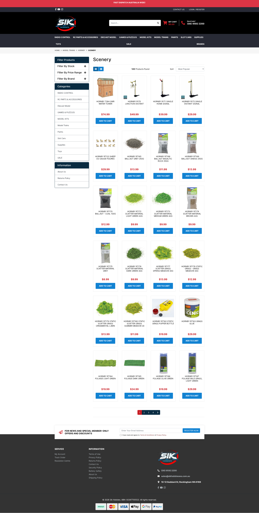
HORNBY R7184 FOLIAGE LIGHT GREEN (105, 377)
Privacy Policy (161, 435)
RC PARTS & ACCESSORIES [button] (85, 37)
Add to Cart (105, 121)
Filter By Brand (66, 78)
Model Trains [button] (161, 37)
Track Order (60, 457)
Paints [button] (174, 37)
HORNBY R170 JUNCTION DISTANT (134, 102)
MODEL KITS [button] (145, 37)
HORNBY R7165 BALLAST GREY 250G (134, 157)
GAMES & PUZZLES (66, 112)
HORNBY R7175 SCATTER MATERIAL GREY (105, 268)
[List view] (101, 69)
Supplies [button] (198, 37)
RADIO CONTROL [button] (62, 37)
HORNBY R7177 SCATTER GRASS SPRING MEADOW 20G (163, 268)
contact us (178, 9)
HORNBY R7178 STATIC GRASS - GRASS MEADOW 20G (191, 268)
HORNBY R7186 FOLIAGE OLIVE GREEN (163, 377)
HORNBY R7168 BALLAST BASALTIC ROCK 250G (163, 158)
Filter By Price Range (69, 72)
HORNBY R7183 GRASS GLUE (192, 322)
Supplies (61, 145)
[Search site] (158, 23)
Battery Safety (95, 471)
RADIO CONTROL (65, 93)
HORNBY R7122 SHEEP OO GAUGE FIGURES (105, 157)
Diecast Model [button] (108, 37)
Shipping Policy (95, 478)
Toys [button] (58, 44)
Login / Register (196, 9)
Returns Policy (64, 178)
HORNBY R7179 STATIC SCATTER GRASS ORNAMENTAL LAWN (105, 323)
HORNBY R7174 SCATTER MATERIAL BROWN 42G (192, 213)
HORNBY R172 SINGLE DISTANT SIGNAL (192, 102)
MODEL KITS (63, 119)
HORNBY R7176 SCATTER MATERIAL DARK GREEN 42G (134, 268)
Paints (60, 132)
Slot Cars (62, 138)
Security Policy (95, 467)
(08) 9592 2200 (195, 23)
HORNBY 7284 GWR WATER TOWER (105, 102)
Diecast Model (64, 106)
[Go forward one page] (157, 412)
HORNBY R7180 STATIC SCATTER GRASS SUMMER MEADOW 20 (134, 323)
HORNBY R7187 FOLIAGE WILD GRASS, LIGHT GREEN (192, 378)
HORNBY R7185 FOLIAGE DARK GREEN (134, 377)
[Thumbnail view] (95, 69)
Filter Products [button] (66, 60)
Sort (172, 69)
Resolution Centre (62, 461)
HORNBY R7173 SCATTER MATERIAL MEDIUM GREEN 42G (163, 213)
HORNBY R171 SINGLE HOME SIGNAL (163, 102)
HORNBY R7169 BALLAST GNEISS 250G (192, 157)
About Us (62, 172)
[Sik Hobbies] (66, 22)
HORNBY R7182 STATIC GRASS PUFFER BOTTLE (163, 322)
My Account (60, 454)
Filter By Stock (65, 66)
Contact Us (62, 184)
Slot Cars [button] (186, 37)
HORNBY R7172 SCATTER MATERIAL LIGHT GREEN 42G (134, 213)
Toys (60, 151)
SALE (128, 44)
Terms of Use (94, 454)
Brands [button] (200, 44)
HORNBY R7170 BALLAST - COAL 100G (105, 212)
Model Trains (63, 125)
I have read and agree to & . (144, 435)
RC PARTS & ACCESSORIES (70, 99)
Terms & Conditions (147, 435)
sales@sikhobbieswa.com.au (175, 476)
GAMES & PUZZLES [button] (128, 37)
